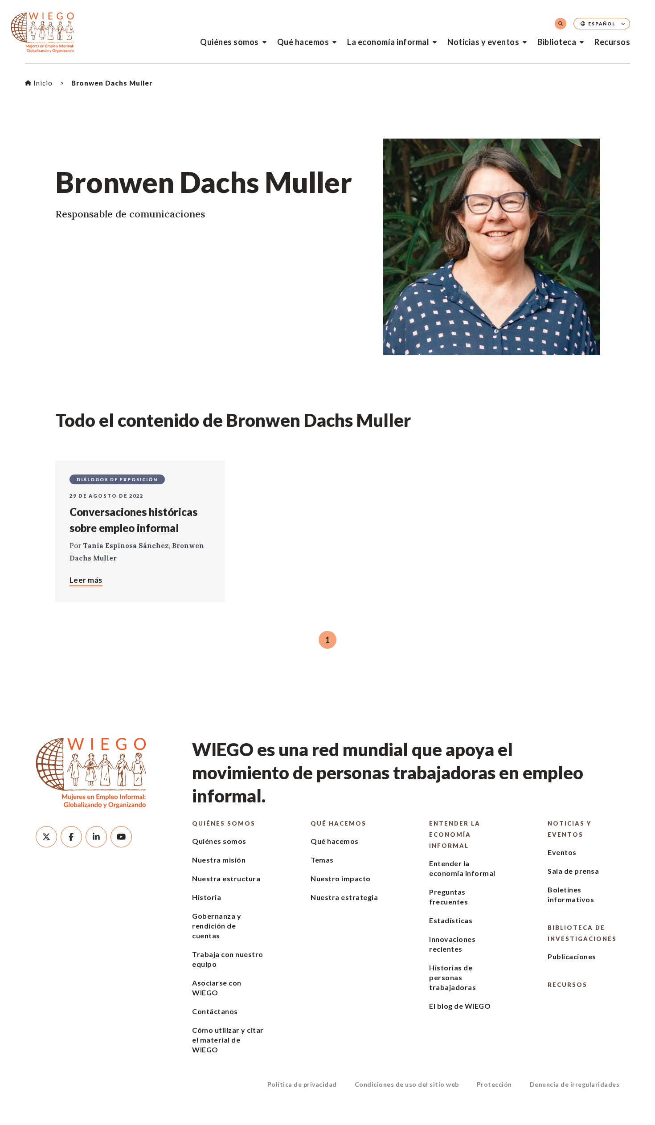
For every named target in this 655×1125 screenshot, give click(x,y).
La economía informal (388, 42)
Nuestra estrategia (344, 897)
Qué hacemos (303, 42)
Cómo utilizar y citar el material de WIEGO (228, 1040)
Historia (206, 897)
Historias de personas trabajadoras (452, 977)
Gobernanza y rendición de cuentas (216, 926)
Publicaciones (572, 956)
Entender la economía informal (454, 834)
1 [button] (327, 640)
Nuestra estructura (226, 878)
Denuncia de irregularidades (575, 1084)
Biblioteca (556, 42)
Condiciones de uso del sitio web (407, 1084)
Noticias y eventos (483, 42)
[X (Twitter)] (46, 836)
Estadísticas (450, 920)
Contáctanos (215, 1011)
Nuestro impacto (341, 878)
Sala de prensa (573, 871)
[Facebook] (71, 836)
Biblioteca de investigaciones (582, 933)
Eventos (562, 852)
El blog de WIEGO (460, 1006)
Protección (494, 1084)
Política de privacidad (302, 1084)
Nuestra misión (219, 859)
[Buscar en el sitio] (560, 23)
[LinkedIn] (96, 836)
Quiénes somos (229, 42)
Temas (322, 859)
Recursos (612, 42)
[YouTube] (121, 836)
